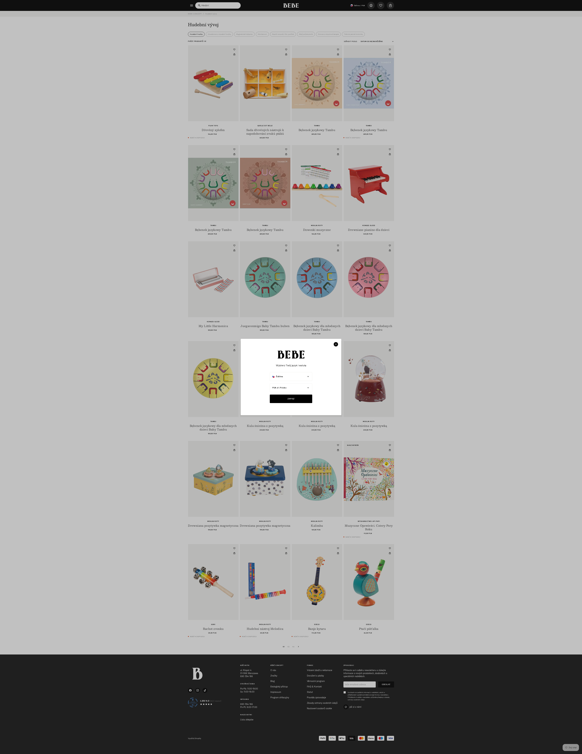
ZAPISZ (291, 398)
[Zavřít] (335, 344)
